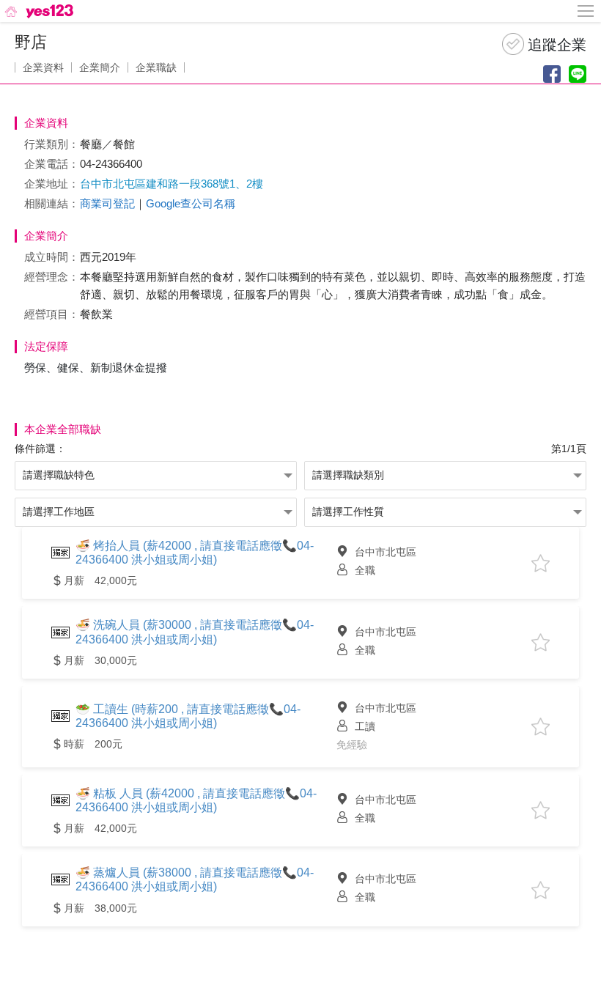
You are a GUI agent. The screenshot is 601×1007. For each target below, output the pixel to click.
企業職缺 (156, 67)
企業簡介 (99, 67)
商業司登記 (107, 203)
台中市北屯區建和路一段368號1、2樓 (171, 183)
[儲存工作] (540, 563)
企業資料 (43, 67)
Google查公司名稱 (190, 203)
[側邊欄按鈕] (586, 11)
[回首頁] (37, 11)
